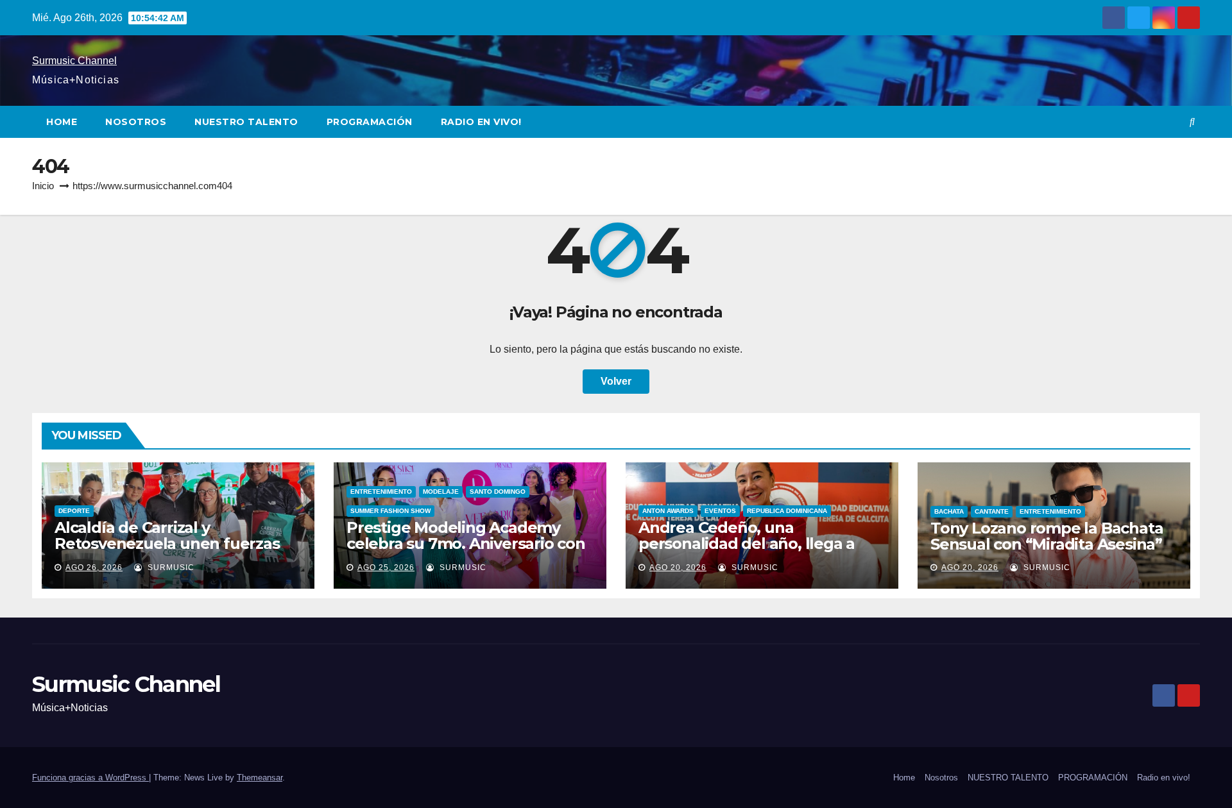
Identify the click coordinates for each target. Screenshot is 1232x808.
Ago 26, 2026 (94, 567)
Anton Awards (668, 510)
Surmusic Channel (74, 60)
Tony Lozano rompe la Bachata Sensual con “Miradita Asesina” (1046, 536)
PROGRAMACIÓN (370, 122)
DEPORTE (74, 510)
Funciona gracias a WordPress (90, 777)
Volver (616, 381)
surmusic (169, 567)
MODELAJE (441, 491)
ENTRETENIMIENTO (381, 491)
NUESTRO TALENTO (246, 122)
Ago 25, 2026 (386, 567)
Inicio (43, 185)
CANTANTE (992, 511)
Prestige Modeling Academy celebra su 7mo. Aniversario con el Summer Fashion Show (465, 543)
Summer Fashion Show (390, 510)
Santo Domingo (498, 491)
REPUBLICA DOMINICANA (787, 510)
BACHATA (949, 511)
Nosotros (135, 122)
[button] (1192, 121)
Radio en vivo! (481, 122)
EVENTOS (720, 510)
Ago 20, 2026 (677, 567)
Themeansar (259, 777)
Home (61, 122)
